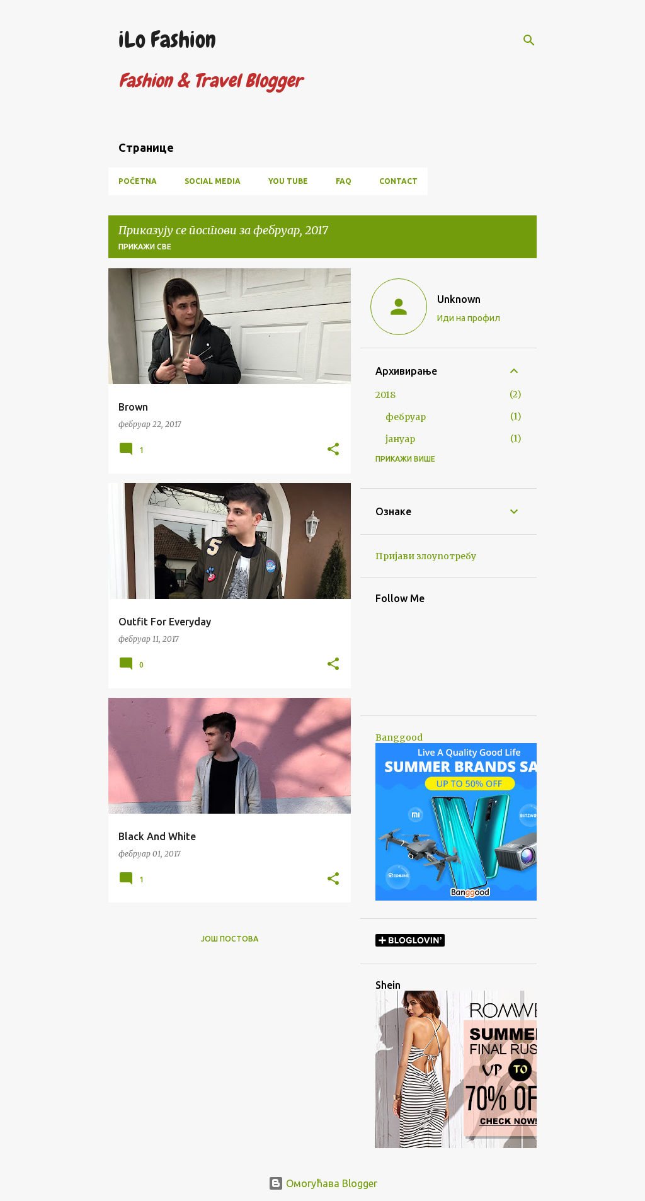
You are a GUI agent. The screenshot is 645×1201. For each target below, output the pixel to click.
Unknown (459, 299)
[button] (333, 449)
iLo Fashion (167, 39)
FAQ (343, 181)
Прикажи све (144, 246)
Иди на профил (468, 318)
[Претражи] (529, 40)
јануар (400, 439)
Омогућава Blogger (330, 1183)
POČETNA (137, 181)
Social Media (213, 181)
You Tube (288, 181)
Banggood (399, 737)
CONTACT (398, 181)
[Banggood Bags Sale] (469, 897)
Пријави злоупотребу (425, 556)
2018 (385, 395)
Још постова (229, 939)
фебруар (405, 417)
